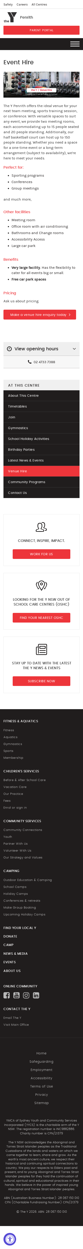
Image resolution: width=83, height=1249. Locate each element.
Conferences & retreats (21, 900)
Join (11, 417)
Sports (8, 751)
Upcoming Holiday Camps (24, 914)
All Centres (39, 4)
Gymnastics (18, 428)
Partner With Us (15, 843)
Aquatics (10, 737)
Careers (22, 4)
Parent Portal (41, 30)
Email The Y (12, 1018)
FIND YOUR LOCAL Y (19, 928)
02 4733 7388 (44, 362)
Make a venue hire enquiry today (38, 315)
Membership (13, 757)
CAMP (8, 945)
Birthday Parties (21, 449)
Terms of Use (41, 1086)
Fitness (8, 730)
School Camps (15, 887)
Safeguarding (41, 1061)
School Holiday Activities (28, 439)
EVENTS (9, 962)
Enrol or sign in (15, 807)
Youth (7, 836)
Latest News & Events (26, 460)
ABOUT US (12, 971)
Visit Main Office (16, 1024)
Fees (7, 800)
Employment (42, 1070)
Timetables (17, 406)
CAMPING (11, 871)
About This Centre (23, 395)
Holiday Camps (15, 893)
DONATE (10, 936)
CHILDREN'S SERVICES (21, 771)
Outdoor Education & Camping (27, 880)
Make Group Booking (19, 907)
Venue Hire (17, 471)
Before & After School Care (24, 780)
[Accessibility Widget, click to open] (9, 1239)
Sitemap (41, 1103)
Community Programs (26, 482)
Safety (8, 4)
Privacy (41, 1094)
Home (41, 1053)
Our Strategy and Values (23, 857)
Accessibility (41, 1078)
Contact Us (17, 493)
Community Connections (22, 830)
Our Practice (13, 794)
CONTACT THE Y (16, 1009)
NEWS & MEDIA (15, 953)
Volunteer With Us (17, 850)
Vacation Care (15, 787)
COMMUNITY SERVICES (22, 821)
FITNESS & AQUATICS (20, 721)
